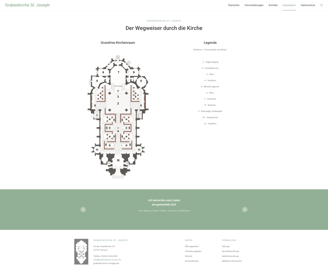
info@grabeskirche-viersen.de (107, 259)
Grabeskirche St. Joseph (27, 5)
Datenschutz (308, 5)
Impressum (289, 5)
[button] (321, 5)
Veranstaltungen (254, 5)
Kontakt (273, 5)
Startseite (233, 5)
